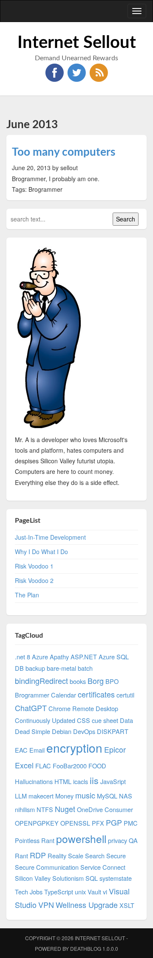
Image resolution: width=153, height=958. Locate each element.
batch (85, 668)
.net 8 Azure (31, 656)
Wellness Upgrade (87, 904)
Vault (94, 891)
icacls (80, 781)
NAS (125, 795)
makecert (41, 795)
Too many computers (63, 152)
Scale (75, 855)
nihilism (25, 809)
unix (80, 891)
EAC (21, 749)
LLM (21, 795)
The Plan (27, 595)
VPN (46, 904)
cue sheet (105, 720)
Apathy (59, 656)
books (78, 681)
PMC (131, 822)
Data (126, 720)
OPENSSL (75, 822)
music (85, 795)
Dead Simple (32, 731)
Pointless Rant (34, 840)
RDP (38, 854)
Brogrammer (32, 694)
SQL (91, 878)
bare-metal (61, 668)
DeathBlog (85, 948)
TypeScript (58, 891)
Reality (57, 855)
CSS (83, 720)
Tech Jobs (28, 891)
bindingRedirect (41, 680)
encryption (74, 747)
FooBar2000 (70, 765)
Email (37, 749)
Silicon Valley (33, 878)
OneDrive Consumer (105, 809)
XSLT (126, 905)
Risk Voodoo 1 (34, 566)
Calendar (63, 694)
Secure (116, 855)
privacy (117, 840)
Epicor (115, 749)
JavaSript (113, 781)
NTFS (45, 809)
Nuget (65, 808)
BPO (112, 681)
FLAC (43, 765)
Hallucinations (34, 781)
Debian (61, 731)
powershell (81, 838)
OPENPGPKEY (37, 822)
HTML (62, 781)
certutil (125, 694)
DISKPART (112, 731)
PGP (114, 822)
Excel (24, 764)
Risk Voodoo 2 (34, 580)
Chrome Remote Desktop (83, 708)
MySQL (107, 795)
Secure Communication (47, 867)
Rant (21, 855)
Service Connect (102, 867)
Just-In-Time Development (50, 537)
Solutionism (68, 878)
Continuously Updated (45, 720)
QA (133, 840)
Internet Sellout (76, 42)
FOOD (97, 765)
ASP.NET (84, 656)
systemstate (115, 878)
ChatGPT (31, 707)
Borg (96, 680)
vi (105, 891)
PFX (98, 822)
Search (95, 855)
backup (35, 668)
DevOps (84, 731)
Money (64, 795)
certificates (96, 694)
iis (94, 780)
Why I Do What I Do (41, 551)
